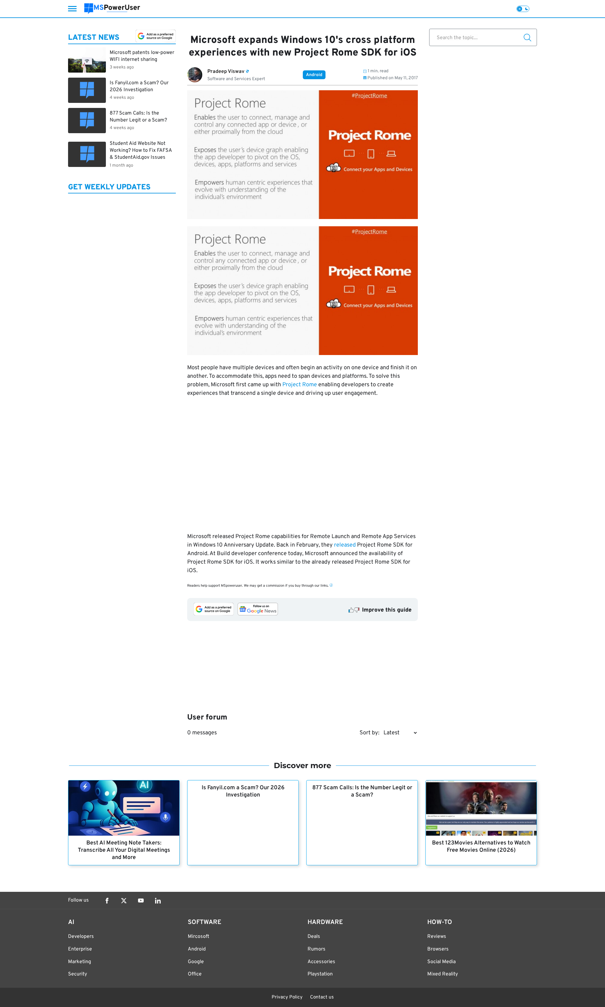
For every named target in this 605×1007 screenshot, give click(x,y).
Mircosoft (198, 936)
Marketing (79, 962)
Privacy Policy (287, 997)
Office (195, 974)
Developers (81, 936)
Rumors (317, 949)
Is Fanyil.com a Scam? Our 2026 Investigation (243, 791)
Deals (314, 936)
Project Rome (299, 384)
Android (314, 75)
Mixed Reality (442, 974)
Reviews (436, 936)
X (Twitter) (124, 900)
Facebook (107, 900)
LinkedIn (158, 900)
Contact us (322, 997)
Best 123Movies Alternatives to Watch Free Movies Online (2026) (481, 846)
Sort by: (369, 733)
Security (77, 974)
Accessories (321, 962)
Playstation (320, 974)
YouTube (141, 900)
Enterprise (80, 949)
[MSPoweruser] (112, 8)
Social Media (441, 962)
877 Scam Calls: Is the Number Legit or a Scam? (362, 791)
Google (196, 962)
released (345, 545)
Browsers (438, 949)
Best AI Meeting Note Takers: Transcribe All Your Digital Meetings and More (124, 850)
